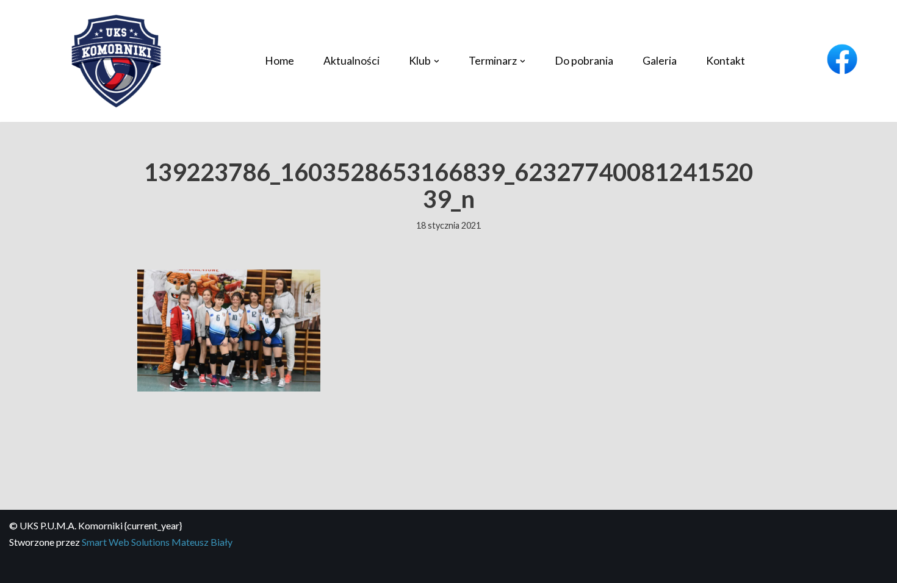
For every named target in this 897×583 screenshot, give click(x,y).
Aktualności (351, 60)
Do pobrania (584, 60)
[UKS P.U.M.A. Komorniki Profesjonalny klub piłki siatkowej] (116, 61)
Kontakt (725, 60)
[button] (436, 61)
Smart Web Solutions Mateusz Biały (157, 542)
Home (279, 60)
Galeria (660, 60)
